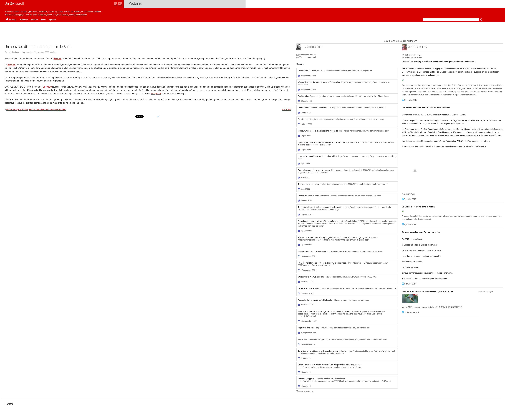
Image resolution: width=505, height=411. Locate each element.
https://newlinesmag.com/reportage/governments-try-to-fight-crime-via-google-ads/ (333, 239)
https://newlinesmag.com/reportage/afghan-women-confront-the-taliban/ (356, 339)
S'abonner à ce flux (307, 54)
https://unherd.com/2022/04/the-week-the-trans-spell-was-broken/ (359, 184)
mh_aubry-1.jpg (408, 193)
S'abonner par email (307, 57)
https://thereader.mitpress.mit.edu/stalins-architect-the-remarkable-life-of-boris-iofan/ (353, 96)
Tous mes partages (304, 391)
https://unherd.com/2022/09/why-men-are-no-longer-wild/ (348, 70)
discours (57, 58)
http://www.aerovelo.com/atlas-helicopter (351, 299)
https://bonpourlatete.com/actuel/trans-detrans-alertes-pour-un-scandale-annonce (361, 288)
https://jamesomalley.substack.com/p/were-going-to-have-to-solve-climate (329, 367)
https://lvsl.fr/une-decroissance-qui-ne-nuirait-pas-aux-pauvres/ (359, 107)
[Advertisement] (252, 30)
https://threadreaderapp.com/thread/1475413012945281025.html (355, 251)
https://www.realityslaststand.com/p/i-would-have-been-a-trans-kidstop (354, 119)
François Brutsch (312, 47)
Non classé (26, 52)
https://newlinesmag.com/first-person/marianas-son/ (366, 130)
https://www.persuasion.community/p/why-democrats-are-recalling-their (347, 157)
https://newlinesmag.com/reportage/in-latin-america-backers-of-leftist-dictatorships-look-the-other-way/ (345, 208)
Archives (34, 19)
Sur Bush (286, 109)
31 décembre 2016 (412, 312)
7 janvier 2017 (410, 224)
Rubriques (24, 19)
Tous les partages (485, 291)
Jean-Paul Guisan (417, 47)
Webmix (135, 3)
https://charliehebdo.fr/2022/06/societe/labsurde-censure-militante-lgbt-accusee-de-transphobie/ (346, 143)
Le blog (12, 19)
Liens (43, 19)
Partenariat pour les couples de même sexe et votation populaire (36, 109)
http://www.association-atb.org (477, 141)
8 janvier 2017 (410, 199)
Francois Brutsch (12, 52)
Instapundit (156, 93)
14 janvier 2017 (410, 99)
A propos (52, 19)
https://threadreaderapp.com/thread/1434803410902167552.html (348, 276)
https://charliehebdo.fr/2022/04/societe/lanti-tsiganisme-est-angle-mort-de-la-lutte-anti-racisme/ (346, 171)
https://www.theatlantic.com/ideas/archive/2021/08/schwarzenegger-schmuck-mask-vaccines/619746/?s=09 (344, 381)
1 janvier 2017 (410, 283)
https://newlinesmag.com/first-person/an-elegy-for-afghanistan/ (343, 327)
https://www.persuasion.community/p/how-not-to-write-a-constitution (344, 83)
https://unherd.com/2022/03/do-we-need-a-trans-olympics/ (356, 195)
